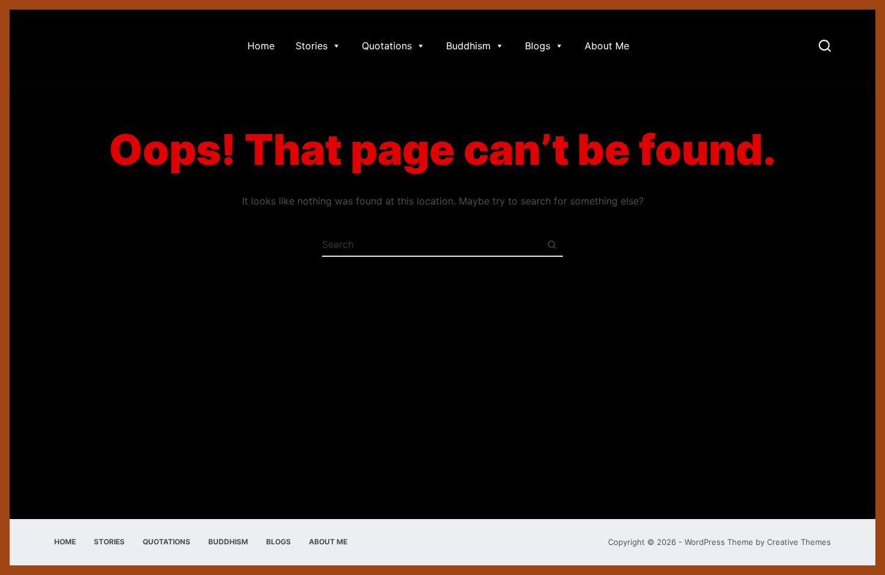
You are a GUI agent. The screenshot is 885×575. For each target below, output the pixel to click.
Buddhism (468, 46)
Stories (312, 46)
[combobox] (431, 244)
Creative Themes (799, 542)
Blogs (537, 46)
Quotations (387, 46)
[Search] (825, 46)
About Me (607, 46)
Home (261, 46)
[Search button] (551, 244)
